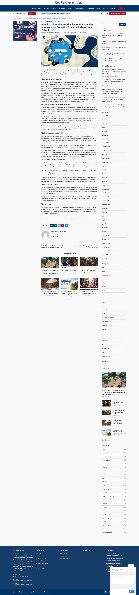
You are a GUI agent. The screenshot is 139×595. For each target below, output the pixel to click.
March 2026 (105, 135)
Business (69, 8)
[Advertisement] (25, 54)
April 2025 (104, 177)
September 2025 (106, 158)
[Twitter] (101, 13)
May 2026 (104, 127)
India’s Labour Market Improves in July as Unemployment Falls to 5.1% (69, 293)
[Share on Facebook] (55, 225)
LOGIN (121, 8)
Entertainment (90, 8)
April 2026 (104, 131)
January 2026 (105, 143)
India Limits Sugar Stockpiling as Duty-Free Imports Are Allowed (118, 422)
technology (105, 340)
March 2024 (105, 228)
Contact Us (105, 8)
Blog (20, 18)
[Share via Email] (66, 225)
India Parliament (106, 310)
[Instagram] (103, 13)
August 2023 (105, 255)
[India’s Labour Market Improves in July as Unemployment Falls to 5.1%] (69, 284)
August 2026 (105, 116)
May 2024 (104, 220)
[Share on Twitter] (59, 225)
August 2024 (105, 208)
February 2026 (105, 139)
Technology (85, 219)
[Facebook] (105, 592)
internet (63, 219)
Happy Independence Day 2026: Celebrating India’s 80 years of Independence (114, 565)
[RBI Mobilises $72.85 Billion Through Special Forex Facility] (89, 262)
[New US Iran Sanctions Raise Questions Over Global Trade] (69, 262)
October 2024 (105, 200)
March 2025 (105, 181)
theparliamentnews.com (53, 32)
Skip (126, 591)
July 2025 (104, 166)
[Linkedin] (105, 13)
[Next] (39, 13)
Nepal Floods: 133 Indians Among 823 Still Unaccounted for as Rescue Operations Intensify (50, 272)
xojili (103, 79)
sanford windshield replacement (110, 105)
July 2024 (104, 212)
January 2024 (105, 235)
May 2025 (104, 173)
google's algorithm (53, 219)
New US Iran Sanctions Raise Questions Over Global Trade (118, 402)
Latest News (110, 550)
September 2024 (106, 204)
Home (34, 8)
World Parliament (106, 356)
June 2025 (104, 170)
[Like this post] (52, 225)
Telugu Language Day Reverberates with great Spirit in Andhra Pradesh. (55, 13)
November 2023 (106, 243)
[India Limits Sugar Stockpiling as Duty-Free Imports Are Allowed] (50, 284)
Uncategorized (105, 348)
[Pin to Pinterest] (62, 225)
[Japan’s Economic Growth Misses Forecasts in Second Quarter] (89, 284)
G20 (103, 294)
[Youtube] (107, 13)
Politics (104, 329)
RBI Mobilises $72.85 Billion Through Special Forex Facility (119, 412)
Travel (103, 344)
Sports (98, 8)
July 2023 (104, 258)
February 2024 (105, 231)
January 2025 (105, 189)
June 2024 (104, 216)
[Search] (125, 8)
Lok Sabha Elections (107, 317)
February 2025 (105, 185)
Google (44, 219)
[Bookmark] (57, 258)
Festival (104, 290)
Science (104, 333)
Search (103, 22)
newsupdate (76, 219)
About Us (112, 8)
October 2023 (105, 247)
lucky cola (104, 69)
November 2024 (106, 197)
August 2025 (105, 162)
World (54, 8)
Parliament (46, 8)
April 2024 (104, 224)
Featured (104, 286)
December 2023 (106, 239)
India (39, 8)
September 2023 (106, 251)
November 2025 (106, 150)
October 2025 (105, 154)
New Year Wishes (106, 321)
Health (103, 302)
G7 (102, 298)
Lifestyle (104, 313)
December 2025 (106, 146)
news (69, 219)
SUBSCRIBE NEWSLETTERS (118, 13)
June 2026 (104, 123)
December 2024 (106, 193)
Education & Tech (79, 8)
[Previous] (37, 13)
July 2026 (104, 119)
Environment (61, 8)
